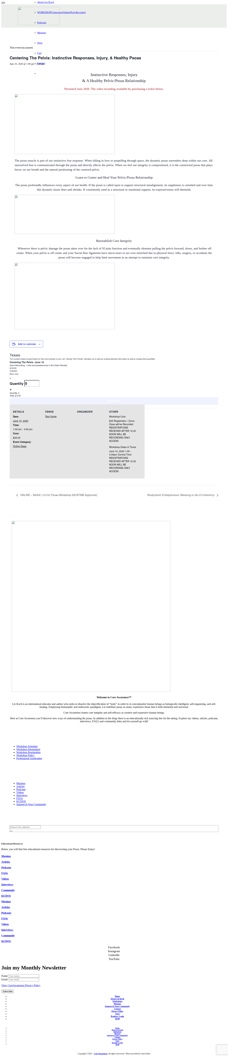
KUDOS (21, 801)
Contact (117, 1009)
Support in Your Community (31, 804)
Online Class (19, 446)
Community (8, 890)
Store (117, 1014)
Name (4, 975)
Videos (20, 792)
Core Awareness (100, 1053)
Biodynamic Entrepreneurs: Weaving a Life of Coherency (181, 495)
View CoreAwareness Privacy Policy (20, 985)
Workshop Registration (28, 752)
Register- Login (117, 1016)
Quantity (17, 383)
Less (17, 373)
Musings (20, 783)
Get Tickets (114, 400)
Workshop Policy (25, 755)
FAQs (19, 798)
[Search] (11, 831)
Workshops (117, 1001)
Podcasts (21, 789)
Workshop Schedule (27, 746)
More (12, 373)
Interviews (21, 795)
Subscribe (7, 991)
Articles (20, 786)
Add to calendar (27, 344)
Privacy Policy (117, 1011)
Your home (51, 416)
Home (117, 996)
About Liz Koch (117, 999)
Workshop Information (28, 749)
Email (4, 979)
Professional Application (29, 758)
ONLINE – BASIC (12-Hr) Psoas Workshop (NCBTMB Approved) (58, 495)
